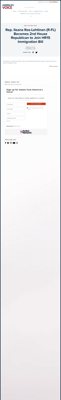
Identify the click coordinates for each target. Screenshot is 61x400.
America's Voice (48, 2)
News (46, 11)
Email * (8, 112)
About (15, 11)
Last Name (9, 108)
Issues (31, 11)
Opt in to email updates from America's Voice (36, 109)
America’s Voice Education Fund (30, 13)
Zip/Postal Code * (11, 117)
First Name (10, 103)
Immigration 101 (38, 11)
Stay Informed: (29, 7)
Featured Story (32, 25)
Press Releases (23, 11)
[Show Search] (31, 16)
